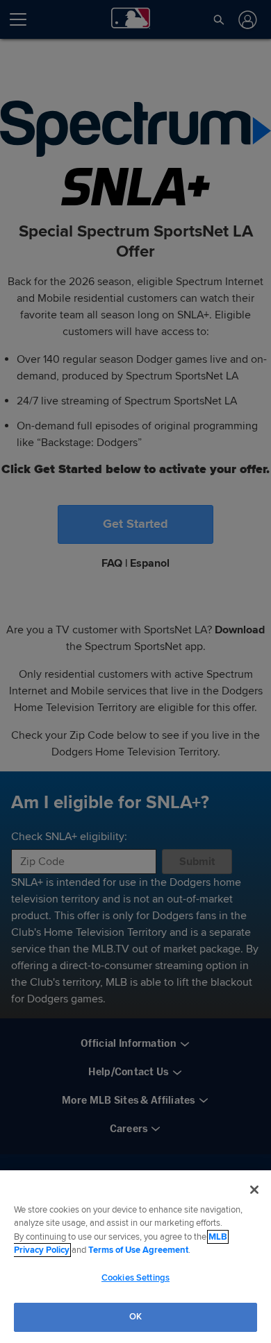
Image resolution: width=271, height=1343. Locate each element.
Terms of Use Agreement (138, 1250)
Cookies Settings (135, 1277)
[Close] (254, 1189)
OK (135, 1316)
